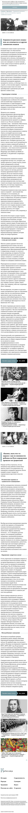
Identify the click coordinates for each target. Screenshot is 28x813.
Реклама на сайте (7, 788)
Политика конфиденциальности (9, 798)
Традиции (4, 785)
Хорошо (14, 7)
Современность (19, 778)
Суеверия (17, 781)
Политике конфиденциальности (11, 4)
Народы (3, 781)
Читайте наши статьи (13, 361)
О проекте (17, 788)
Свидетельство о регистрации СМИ (9, 795)
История (4, 778)
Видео (16, 785)
